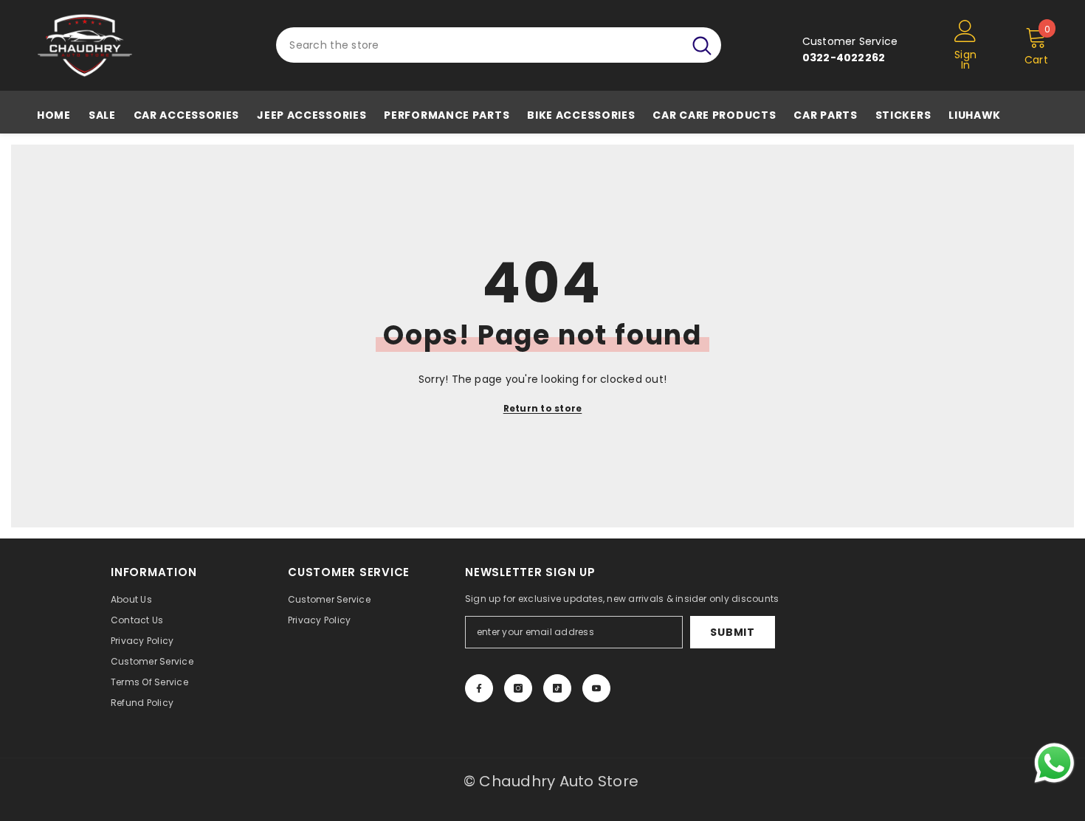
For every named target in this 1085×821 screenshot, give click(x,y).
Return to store (542, 408)
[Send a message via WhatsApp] (1054, 763)
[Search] (498, 45)
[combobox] (479, 45)
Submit (732, 632)
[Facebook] (479, 688)
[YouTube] (596, 688)
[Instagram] (518, 688)
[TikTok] (557, 688)
